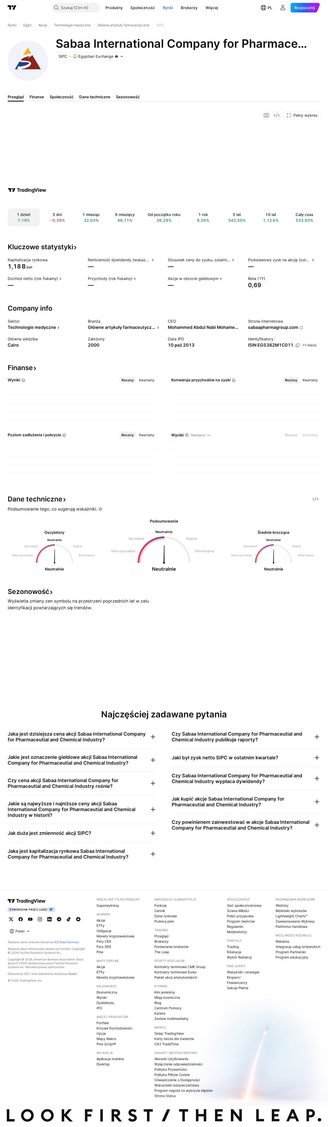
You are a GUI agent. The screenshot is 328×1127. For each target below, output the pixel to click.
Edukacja (234, 952)
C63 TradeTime (166, 1044)
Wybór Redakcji (239, 957)
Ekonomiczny (107, 992)
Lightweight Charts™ (292, 916)
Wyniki (102, 997)
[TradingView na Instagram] (39, 919)
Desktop (103, 1064)
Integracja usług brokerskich (298, 947)
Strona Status (165, 1096)
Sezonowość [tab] (128, 96)
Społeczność (142, 7)
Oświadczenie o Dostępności (177, 1080)
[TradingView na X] (11, 919)
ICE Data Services (67, 942)
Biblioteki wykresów (291, 911)
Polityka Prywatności (170, 1069)
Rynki (168, 7)
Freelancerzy (237, 983)
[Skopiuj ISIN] (297, 345)
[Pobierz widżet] (277, 115)
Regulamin (235, 926)
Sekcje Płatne (237, 988)
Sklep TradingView (169, 1033)
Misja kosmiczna (167, 997)
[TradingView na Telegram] (59, 919)
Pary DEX (104, 947)
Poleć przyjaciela (240, 916)
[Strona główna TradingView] (12, 7)
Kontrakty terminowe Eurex (175, 972)
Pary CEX (104, 941)
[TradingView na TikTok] (68, 919)
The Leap (161, 952)
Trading (233, 947)
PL (270, 7)
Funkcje (160, 905)
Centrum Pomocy (168, 1008)
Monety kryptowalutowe (115, 936)
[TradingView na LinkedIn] (49, 919)
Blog (157, 1003)
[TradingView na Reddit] (78, 919)
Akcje (101, 920)
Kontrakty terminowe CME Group (180, 967)
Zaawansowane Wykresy (295, 921)
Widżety (282, 905)
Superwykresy (108, 905)
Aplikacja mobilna (110, 1059)
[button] (126, 7)
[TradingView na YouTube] (30, 919)
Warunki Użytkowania (171, 1059)
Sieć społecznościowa (244, 905)
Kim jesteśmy (164, 992)
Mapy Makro (106, 1039)
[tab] (128, 380)
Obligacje (104, 931)
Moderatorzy (237, 932)
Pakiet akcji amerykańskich (175, 977)
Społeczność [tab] (61, 96)
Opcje (101, 1033)
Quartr (72, 974)
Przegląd (161, 936)
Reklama (282, 941)
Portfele (103, 1023)
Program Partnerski (291, 952)
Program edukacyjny (292, 957)
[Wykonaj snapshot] (266, 115)
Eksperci (233, 977)
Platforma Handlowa (291, 926)
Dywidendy (105, 1003)
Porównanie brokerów (171, 947)
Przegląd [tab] (16, 96)
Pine (100, 952)
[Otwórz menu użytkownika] (283, 7)
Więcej (212, 7)
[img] (116, 56)
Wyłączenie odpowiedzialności (178, 1064)
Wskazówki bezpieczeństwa (176, 1085)
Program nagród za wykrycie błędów (183, 1090)
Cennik (159, 911)
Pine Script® (106, 1044)
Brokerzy (189, 7)
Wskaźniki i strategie (243, 972)
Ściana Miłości (238, 911)
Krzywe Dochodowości (114, 1028)
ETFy (100, 926)
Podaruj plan (164, 921)
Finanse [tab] (37, 96)
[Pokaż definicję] (51, 260)
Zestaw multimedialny (171, 1019)
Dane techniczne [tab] (94, 96)
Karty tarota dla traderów (174, 1039)
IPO (99, 1008)
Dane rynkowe (165, 916)
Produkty (114, 7)
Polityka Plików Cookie (172, 1075)
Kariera (159, 1013)
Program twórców (241, 921)
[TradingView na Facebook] (20, 919)
